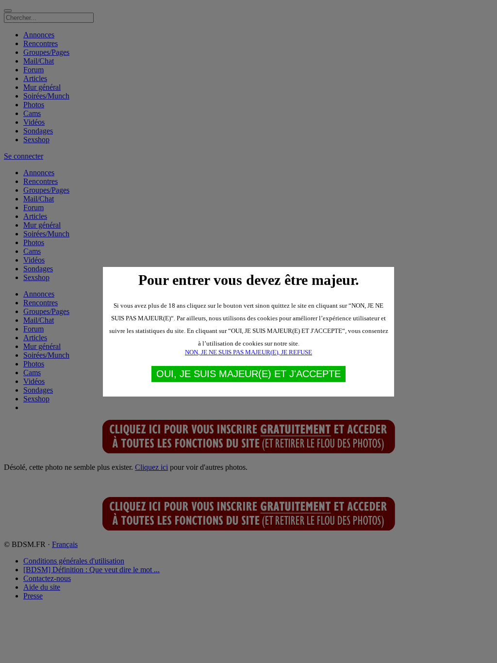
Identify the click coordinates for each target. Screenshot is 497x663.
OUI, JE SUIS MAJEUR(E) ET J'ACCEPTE (248, 373)
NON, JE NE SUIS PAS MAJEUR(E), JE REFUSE (248, 352)
